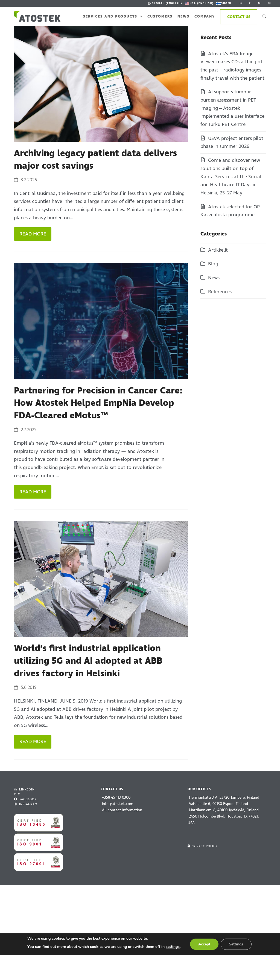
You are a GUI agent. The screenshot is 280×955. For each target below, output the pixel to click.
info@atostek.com (117, 803)
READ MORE (32, 234)
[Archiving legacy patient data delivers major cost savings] (101, 83)
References (220, 291)
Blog (213, 263)
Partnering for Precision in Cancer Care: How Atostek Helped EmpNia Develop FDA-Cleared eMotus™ (98, 403)
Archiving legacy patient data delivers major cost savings (95, 159)
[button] (264, 16)
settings (173, 946)
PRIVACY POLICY (204, 846)
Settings (236, 944)
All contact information (122, 810)
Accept (204, 944)
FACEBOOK (27, 799)
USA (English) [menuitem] (202, 3)
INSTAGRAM (27, 804)
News (214, 277)
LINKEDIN (26, 789)
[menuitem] (164, 3)
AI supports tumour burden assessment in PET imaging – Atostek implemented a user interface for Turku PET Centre (232, 108)
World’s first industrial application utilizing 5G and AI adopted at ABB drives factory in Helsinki (88, 661)
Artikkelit (218, 250)
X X (17, 794)
